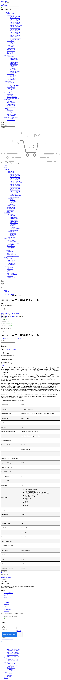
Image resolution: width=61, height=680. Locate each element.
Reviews (3, 576)
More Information (5, 573)
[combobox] (8, 126)
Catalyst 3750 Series (9, 294)
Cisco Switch (7, 293)
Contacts (3, 4)
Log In (5, 165)
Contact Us (6, 604)
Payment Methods (8, 593)
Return (5, 595)
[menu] (1, 280)
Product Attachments (6, 577)
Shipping (6, 594)
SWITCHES (7, 291)
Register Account (8, 597)
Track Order (4, 5)
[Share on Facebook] (4, 308)
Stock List (6, 611)
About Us (6, 602)
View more (3, 571)
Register (6, 167)
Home (5, 290)
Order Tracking (8, 609)
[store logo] (10, 8)
